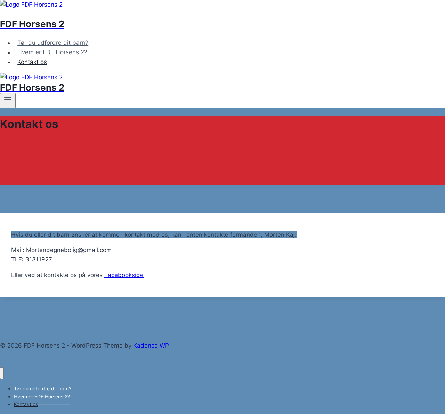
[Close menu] (2, 373)
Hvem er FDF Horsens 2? (52, 52)
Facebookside (124, 274)
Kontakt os (32, 61)
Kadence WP (151, 345)
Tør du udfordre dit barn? (52, 42)
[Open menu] (8, 100)
